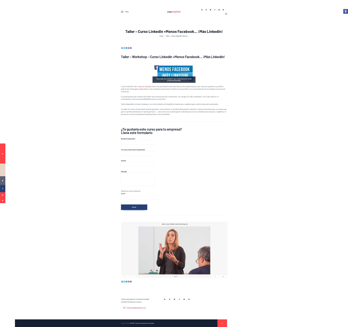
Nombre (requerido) (128, 139)
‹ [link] (132, 276)
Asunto (123, 161)
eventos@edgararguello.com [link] (136, 308)
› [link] (215, 276)
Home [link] (162, 36)
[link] (345, 11)
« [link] (124, 276)
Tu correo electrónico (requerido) (133, 150)
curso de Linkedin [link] (144, 87)
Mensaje (124, 171)
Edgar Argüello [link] (125, 323)
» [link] (223, 276)
